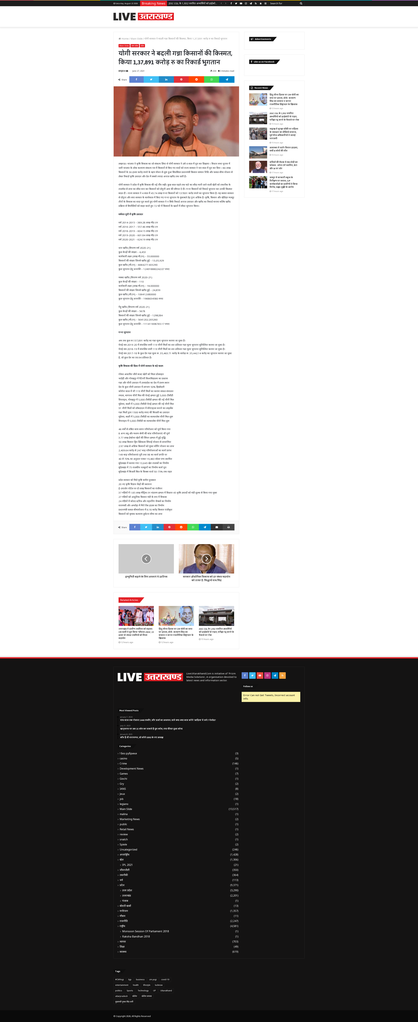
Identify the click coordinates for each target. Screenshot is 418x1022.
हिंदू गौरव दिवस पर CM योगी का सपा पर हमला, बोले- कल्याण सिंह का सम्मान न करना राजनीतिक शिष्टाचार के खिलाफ (176, 633)
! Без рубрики (128, 753)
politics (118, 990)
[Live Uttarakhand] (143, 16)
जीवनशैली (124, 870)
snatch (124, 839)
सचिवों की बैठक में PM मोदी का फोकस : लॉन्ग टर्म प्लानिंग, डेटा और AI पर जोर (284, 165)
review (124, 834)
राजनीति (124, 921)
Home (125, 38)
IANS (123, 789)
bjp (129, 979)
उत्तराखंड (126, 895)
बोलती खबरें (125, 906)
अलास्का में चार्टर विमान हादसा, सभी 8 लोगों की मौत (284, 149)
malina (124, 814)
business (140, 979)
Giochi (123, 778)
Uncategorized (128, 849)
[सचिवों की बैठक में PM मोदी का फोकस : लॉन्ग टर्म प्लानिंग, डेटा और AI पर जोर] (258, 167)
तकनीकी (124, 875)
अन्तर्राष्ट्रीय (124, 854)
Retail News (127, 829)
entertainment (121, 985)
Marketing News (130, 819)
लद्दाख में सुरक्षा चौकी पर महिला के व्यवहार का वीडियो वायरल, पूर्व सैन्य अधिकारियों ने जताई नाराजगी (214, 3)
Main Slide (137, 38)
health (136, 985)
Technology (143, 990)
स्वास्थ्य (123, 951)
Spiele (123, 844)
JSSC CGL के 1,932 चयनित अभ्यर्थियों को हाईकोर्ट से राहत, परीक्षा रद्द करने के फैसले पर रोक (216, 632)
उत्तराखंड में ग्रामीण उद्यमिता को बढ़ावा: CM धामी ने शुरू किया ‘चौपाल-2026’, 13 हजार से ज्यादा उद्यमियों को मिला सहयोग (136, 633)
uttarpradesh (121, 996)
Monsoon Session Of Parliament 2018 (145, 931)
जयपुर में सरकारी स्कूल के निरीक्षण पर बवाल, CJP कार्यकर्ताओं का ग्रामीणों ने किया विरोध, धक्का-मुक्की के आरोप (283, 182)
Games (124, 773)
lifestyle (146, 985)
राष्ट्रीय (122, 926)
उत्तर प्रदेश (134, 45)
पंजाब (125, 901)
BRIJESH (122, 71)
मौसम (122, 916)
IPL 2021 (127, 865)
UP (154, 990)
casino (123, 758)
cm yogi (153, 979)
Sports (130, 990)
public (123, 824)
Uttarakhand (166, 990)
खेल (122, 859)
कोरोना (134, 996)
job (121, 799)
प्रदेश (142, 45)
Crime (123, 763)
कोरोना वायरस (147, 996)
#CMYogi (119, 979)
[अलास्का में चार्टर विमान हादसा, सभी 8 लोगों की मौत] (258, 152)
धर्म (121, 880)
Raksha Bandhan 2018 (136, 936)
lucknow (158, 985)
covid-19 (165, 979)
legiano (124, 804)
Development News (132, 768)
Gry (122, 784)
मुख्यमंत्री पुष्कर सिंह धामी (124, 1001)
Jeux (122, 794)
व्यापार (123, 941)
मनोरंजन (124, 911)
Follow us (248, 686)
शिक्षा (122, 946)
